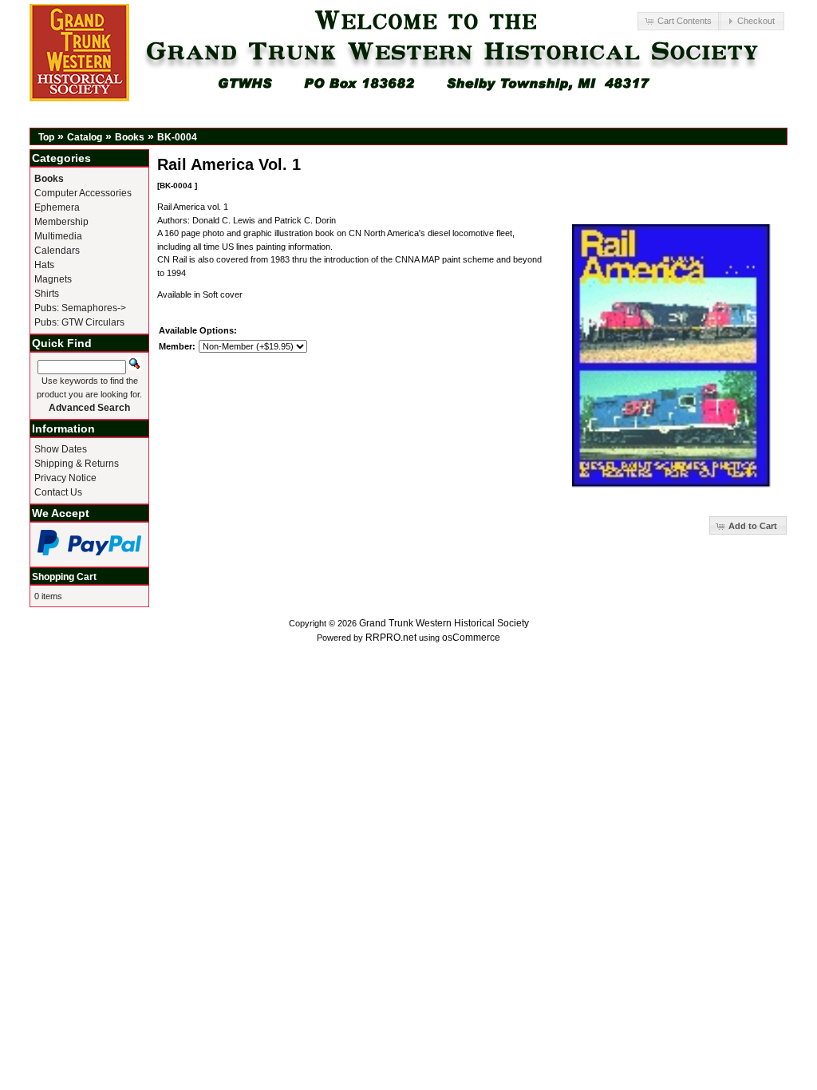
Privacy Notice (65, 478)
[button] (678, 21)
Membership (61, 221)
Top (46, 137)
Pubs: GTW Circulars (79, 322)
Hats (44, 265)
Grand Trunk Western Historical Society (444, 623)
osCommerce (471, 637)
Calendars (57, 250)
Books (129, 137)
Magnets (53, 279)
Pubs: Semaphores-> (80, 308)
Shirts (46, 293)
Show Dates (60, 449)
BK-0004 (177, 137)
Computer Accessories (83, 193)
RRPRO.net (390, 637)
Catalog (84, 137)
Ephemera (57, 207)
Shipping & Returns (76, 463)
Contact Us (58, 492)
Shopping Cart (64, 577)
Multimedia (58, 236)
